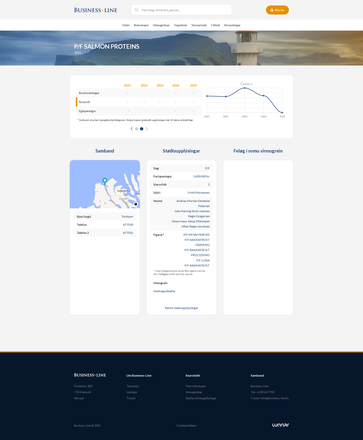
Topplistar (180, 25)
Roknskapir (141, 25)
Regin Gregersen (199, 216)
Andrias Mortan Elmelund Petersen (193, 203)
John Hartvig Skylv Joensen (192, 211)
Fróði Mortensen (199, 192)
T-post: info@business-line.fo (270, 398)
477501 (128, 232)
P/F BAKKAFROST (197, 265)
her (191, 120)
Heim (126, 25)
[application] (245, 99)
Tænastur (132, 386)
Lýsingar (131, 392)
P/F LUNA (203, 260)
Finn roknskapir (196, 386)
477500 (128, 224)
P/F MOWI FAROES (196, 234)
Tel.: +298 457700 (262, 392)
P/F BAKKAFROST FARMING (197, 242)
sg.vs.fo (189, 274)
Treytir (131, 398)
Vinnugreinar (161, 25)
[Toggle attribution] (135, 204)
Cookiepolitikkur (186, 425)
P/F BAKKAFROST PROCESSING (197, 252)
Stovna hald (199, 25)
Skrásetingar (232, 25)
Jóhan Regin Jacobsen (195, 226)
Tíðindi (215, 25)
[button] (246, 83)
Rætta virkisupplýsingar (201, 398)
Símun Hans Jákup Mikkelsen (191, 221)
